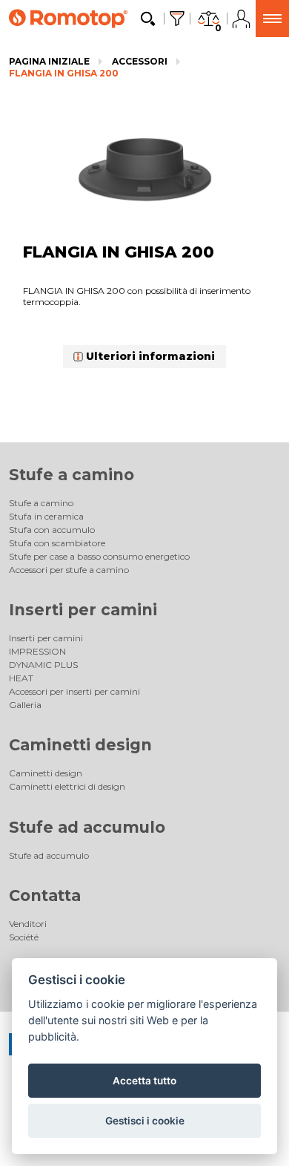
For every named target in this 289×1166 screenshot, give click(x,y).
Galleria (25, 704)
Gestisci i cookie (145, 1121)
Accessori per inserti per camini (74, 691)
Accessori (139, 61)
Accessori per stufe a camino (69, 569)
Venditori (28, 923)
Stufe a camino (71, 474)
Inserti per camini (83, 609)
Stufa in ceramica (46, 516)
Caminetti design (80, 745)
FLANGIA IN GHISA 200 (64, 73)
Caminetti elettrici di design (67, 786)
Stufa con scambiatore (57, 542)
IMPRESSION (37, 651)
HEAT (21, 678)
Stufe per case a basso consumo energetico (99, 556)
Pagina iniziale (49, 61)
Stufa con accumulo (52, 529)
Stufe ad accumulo (87, 827)
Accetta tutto (144, 1081)
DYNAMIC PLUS (43, 664)
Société (24, 937)
